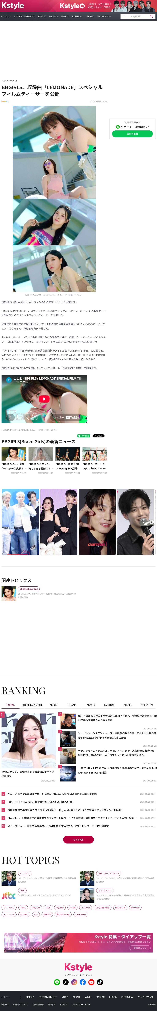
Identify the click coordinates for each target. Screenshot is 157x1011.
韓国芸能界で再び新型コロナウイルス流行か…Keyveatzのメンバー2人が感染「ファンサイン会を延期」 (65, 810)
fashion (77, 16)
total (10, 704)
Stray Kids (36, 907)
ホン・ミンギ (9, 914)
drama (53, 16)
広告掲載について (20, 1004)
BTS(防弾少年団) (102, 907)
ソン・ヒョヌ (9, 907)
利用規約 (52, 1004)
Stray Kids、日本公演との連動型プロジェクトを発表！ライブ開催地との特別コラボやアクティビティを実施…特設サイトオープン (72, 818)
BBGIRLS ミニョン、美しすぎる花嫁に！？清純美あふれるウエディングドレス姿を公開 (41, 466)
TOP (4, 80)
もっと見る (78, 839)
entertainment (24, 16)
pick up (30, 997)
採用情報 (63, 1004)
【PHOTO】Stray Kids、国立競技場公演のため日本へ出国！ (41, 802)
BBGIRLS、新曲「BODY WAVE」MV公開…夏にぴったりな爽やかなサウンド (68, 466)
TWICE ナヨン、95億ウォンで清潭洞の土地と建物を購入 (28, 774)
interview (104, 16)
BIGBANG (24, 914)
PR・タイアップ (145, 997)
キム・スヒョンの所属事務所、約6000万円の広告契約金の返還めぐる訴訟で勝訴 (52, 794)
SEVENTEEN (120, 907)
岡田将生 (47, 914)
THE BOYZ (85, 907)
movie (65, 16)
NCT (36, 914)
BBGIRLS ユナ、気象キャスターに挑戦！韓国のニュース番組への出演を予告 (14, 466)
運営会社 (5, 1004)
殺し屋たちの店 (63, 914)
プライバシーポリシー (81, 1004)
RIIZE (48, 907)
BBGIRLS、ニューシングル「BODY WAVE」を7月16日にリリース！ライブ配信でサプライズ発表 (94, 466)
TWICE (23, 907)
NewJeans (135, 907)
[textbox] (138, 16)
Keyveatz (60, 907)
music (42, 16)
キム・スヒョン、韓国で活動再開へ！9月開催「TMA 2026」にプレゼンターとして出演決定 (58, 826)
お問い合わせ (38, 1004)
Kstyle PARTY (80, 914)
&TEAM (72, 907)
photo (90, 16)
